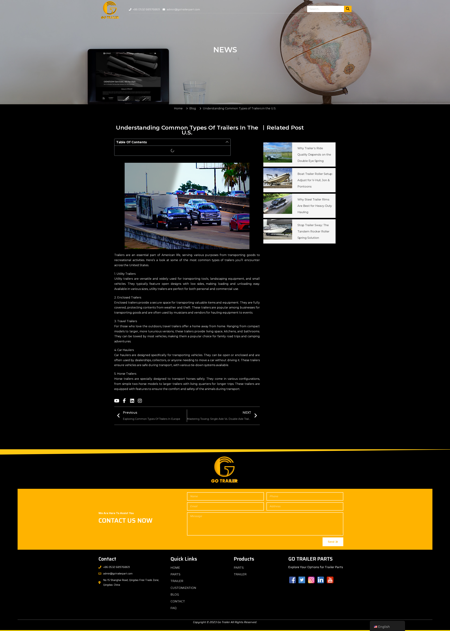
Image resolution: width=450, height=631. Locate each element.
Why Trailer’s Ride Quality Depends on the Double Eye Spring (314, 155)
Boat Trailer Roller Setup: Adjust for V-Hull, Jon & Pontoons (315, 180)
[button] (227, 142)
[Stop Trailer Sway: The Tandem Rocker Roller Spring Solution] (277, 229)
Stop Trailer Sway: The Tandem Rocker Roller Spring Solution (313, 231)
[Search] (348, 9)
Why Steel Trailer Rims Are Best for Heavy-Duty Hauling (314, 206)
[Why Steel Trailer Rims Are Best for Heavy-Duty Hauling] (277, 204)
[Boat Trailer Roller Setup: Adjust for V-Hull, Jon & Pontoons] (277, 178)
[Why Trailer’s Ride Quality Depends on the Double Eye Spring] (277, 152)
